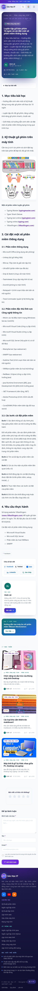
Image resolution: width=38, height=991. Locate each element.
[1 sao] (10, 796)
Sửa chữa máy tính (8, 918)
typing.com (23, 221)
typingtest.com (28, 218)
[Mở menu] (34, 6)
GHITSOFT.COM (7, 984)
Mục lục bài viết (10, 85)
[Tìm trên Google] (28, 6)
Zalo (29, 567)
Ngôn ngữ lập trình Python (11, 934)
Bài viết (9, 610)
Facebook (10, 567)
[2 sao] (14, 796)
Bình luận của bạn (9, 816)
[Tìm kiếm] (23, 7)
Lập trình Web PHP (8, 937)
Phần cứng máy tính (21, 15)
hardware (6, 553)
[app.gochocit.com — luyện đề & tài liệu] (14, 894)
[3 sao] (19, 796)
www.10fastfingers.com (12, 515)
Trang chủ (7, 15)
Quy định (13, 987)
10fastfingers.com (26, 225)
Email (4, 845)
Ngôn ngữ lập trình (8, 908)
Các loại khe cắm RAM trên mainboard (15, 721)
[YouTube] (9, 894)
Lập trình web (7, 915)
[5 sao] (28, 796)
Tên (3, 836)
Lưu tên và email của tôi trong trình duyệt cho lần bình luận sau (20, 855)
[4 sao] (23, 796)
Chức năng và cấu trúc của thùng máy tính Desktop (18, 677)
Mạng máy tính (7, 922)
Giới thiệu (5, 987)
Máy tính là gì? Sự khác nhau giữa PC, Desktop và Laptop (18, 764)
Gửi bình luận (11, 862)
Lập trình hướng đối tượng (11, 948)
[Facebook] (4, 894)
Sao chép (28, 572)
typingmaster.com (27, 210)
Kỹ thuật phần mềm (9, 904)
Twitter (20, 567)
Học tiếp (8, 631)
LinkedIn (12, 572)
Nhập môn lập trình (9, 941)
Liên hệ (20, 987)
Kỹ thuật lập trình (8, 911)
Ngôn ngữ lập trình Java (10, 930)
